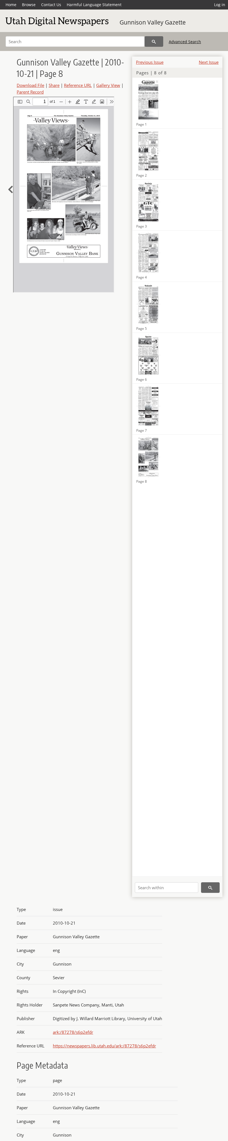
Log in (219, 4)
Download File (30, 85)
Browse (29, 4)
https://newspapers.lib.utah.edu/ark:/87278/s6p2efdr (104, 1046)
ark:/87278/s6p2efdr (73, 1032)
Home (11, 4)
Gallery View (108, 85)
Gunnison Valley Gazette (153, 22)
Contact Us (51, 4)
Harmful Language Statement (94, 4)
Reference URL (78, 85)
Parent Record (30, 92)
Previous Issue (149, 62)
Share (54, 85)
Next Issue (209, 62)
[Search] (154, 41)
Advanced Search (185, 41)
